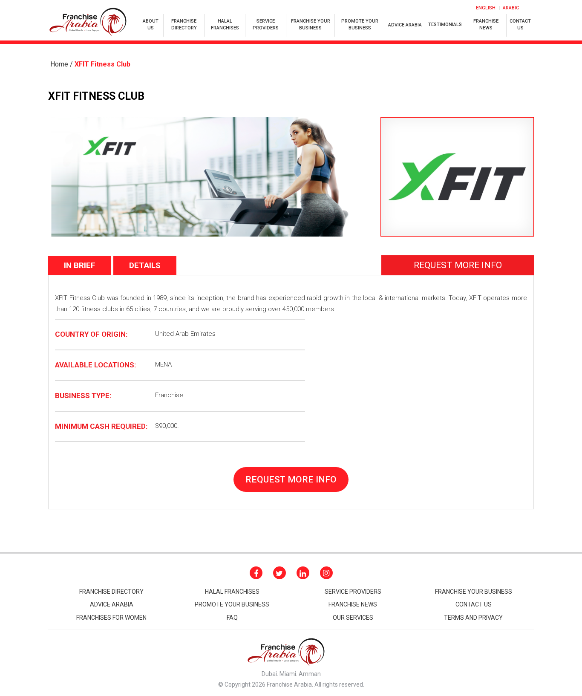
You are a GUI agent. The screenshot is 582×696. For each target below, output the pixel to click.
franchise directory (184, 24)
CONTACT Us (473, 604)
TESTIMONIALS (445, 24)
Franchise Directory (111, 591)
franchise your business (310, 24)
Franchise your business (473, 591)
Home (59, 64)
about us (150, 24)
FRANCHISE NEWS (352, 604)
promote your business (232, 604)
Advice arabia (111, 604)
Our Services (353, 617)
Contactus (520, 24)
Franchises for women (111, 617)
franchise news (485, 24)
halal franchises (225, 24)
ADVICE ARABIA (405, 25)
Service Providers (353, 591)
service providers (266, 24)
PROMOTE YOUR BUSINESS (359, 24)
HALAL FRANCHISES (232, 591)
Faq (232, 617)
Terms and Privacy (473, 617)
